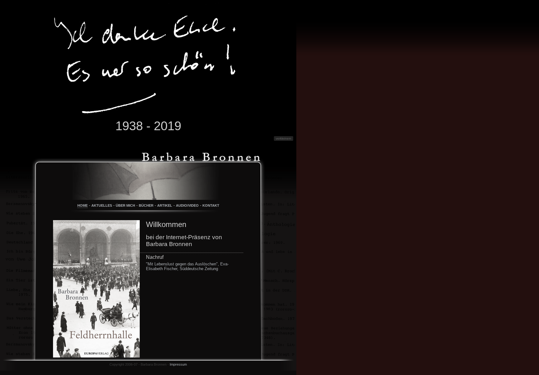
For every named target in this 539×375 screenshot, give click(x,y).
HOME (82, 205)
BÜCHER (146, 205)
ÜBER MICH (125, 205)
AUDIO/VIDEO (187, 205)
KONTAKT (210, 205)
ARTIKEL (164, 205)
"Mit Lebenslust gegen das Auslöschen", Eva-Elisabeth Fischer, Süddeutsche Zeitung (187, 266)
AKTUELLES (101, 205)
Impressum (178, 364)
